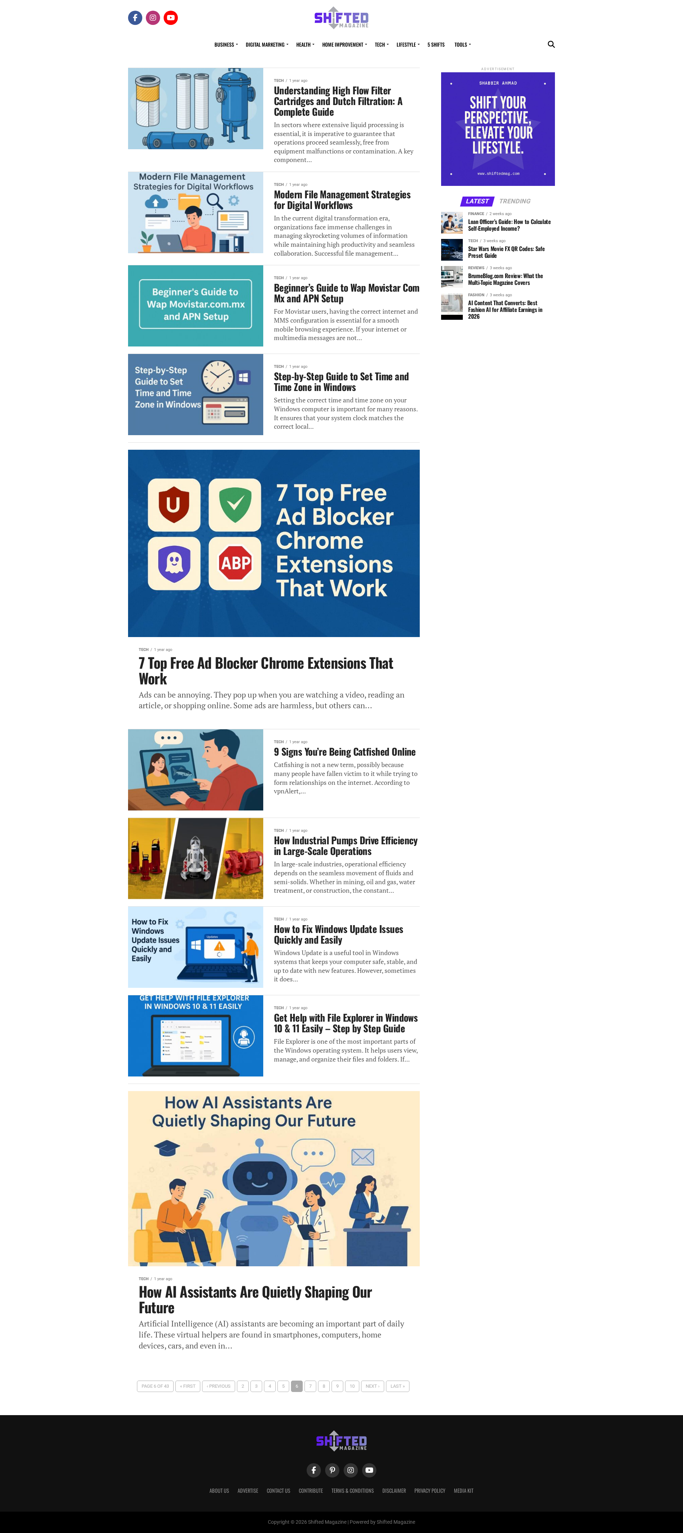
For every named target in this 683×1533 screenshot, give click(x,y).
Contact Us (278, 1490)
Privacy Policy (429, 1490)
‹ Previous (219, 1386)
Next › (373, 1386)
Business (224, 44)
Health (303, 44)
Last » (398, 1386)
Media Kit (463, 1490)
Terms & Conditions (353, 1490)
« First (188, 1386)
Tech (380, 44)
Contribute (311, 1490)
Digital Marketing (265, 44)
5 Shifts (436, 44)
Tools (461, 44)
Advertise (248, 1490)
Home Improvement (342, 44)
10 (352, 1386)
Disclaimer (394, 1490)
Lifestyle (406, 44)
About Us (219, 1490)
